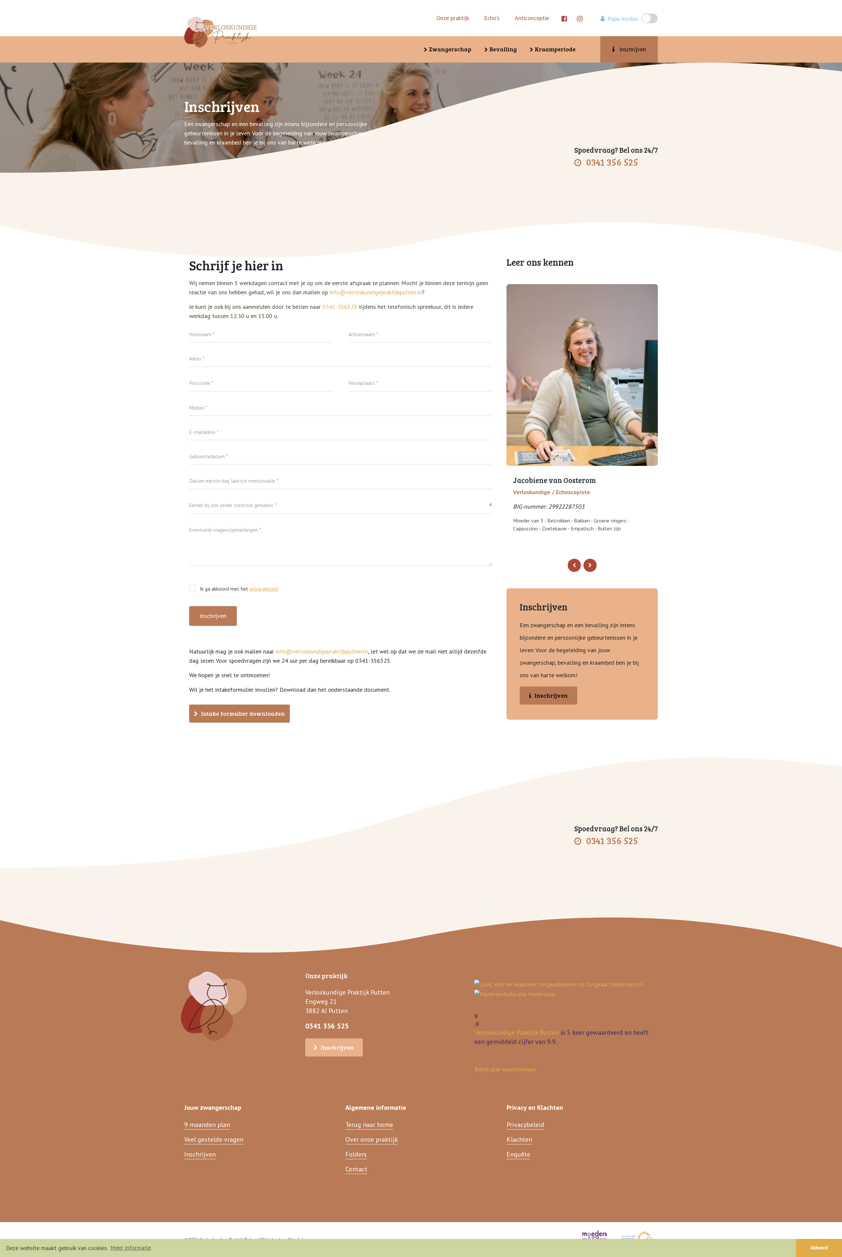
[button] (574, 565)
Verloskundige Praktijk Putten (516, 1032)
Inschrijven (632, 49)
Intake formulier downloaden (243, 713)
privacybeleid (264, 588)
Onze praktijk (452, 18)
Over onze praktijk (371, 1139)
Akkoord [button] (819, 1247)
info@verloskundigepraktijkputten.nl (376, 292)
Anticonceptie (532, 18)
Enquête (518, 1154)
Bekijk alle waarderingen (505, 1069)
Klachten (519, 1139)
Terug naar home (369, 1124)
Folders (356, 1154)
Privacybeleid (525, 1124)
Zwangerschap (450, 49)
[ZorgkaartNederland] (558, 984)
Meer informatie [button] (131, 1247)
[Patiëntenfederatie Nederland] (514, 993)
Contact (356, 1169)
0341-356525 (340, 306)
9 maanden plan (207, 1124)
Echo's (492, 18)
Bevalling (503, 49)
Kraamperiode (555, 49)
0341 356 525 (612, 162)
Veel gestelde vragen (213, 1139)
